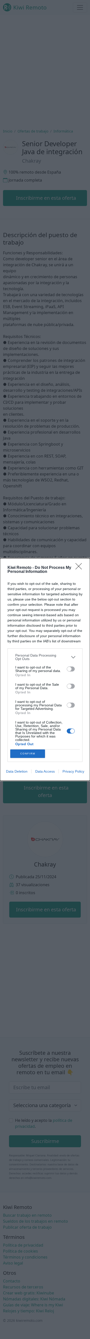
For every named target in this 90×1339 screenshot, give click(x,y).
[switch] (71, 669)
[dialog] (45, 669)
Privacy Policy (73, 771)
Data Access (45, 771)
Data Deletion (17, 771)
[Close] (80, 568)
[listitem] (45, 657)
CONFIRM (27, 753)
